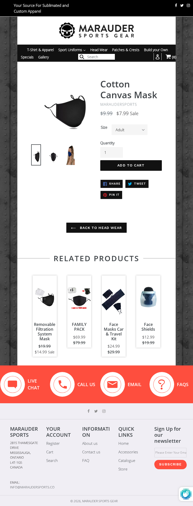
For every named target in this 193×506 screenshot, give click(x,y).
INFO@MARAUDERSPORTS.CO (32, 487)
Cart (49, 451)
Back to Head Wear (100, 228)
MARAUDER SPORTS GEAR (100, 501)
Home (123, 443)
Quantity (107, 142)
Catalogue (126, 460)
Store (122, 468)
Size (104, 127)
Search (52, 460)
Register (53, 443)
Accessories (128, 451)
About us (90, 443)
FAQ (85, 460)
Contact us (91, 451)
